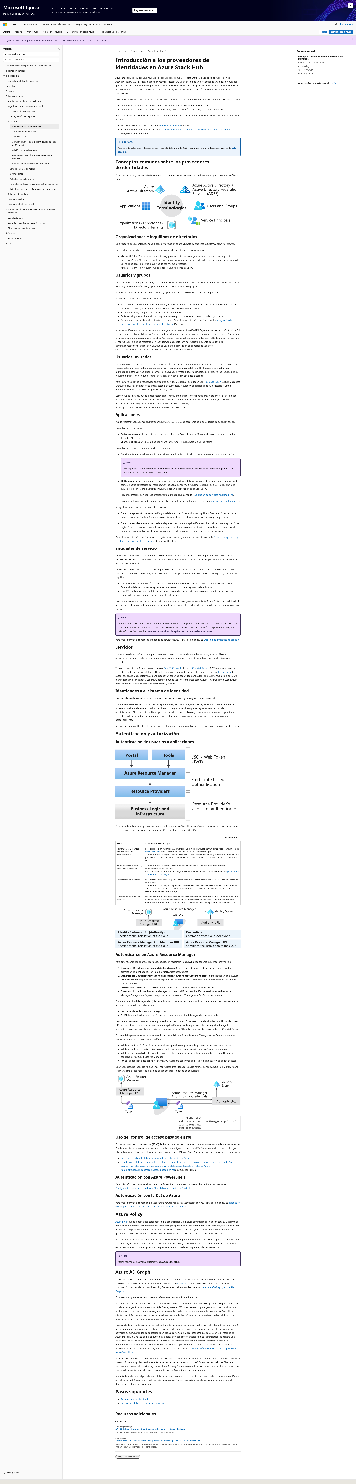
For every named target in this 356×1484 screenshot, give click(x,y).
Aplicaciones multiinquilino (225, 501)
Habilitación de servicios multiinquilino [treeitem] (30, 163)
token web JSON (152, 851)
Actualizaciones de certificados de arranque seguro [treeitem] (34, 189)
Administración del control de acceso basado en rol (148, 1169)
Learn (118, 51)
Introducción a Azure (341, 31)
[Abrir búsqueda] (336, 24)
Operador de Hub (156, 51)
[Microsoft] (5, 24)
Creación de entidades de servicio (221, 639)
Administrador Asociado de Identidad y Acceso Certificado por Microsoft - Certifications (157, 1441)
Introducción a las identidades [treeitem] (26, 126)
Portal (324, 31)
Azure (127, 51)
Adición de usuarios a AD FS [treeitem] (25, 150)
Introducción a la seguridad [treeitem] (23, 111)
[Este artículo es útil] (331, 83)
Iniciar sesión (346, 24)
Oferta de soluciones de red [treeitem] (21, 204)
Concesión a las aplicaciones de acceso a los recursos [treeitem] (32, 157)
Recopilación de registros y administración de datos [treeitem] (34, 184)
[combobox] (31, 54)
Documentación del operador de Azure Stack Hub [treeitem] (29, 65)
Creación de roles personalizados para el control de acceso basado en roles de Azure (165, 1165)
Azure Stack (139, 51)
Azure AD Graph (305, 69)
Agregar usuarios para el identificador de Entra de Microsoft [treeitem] (34, 143)
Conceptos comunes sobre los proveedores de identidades (320, 57)
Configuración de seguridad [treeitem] (23, 116)
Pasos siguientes (306, 73)
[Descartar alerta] (350, 5)
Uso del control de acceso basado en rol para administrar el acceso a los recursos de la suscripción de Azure (178, 1162)
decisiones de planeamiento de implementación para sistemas (197, 129)
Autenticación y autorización (311, 62)
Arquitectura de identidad (134, 1399)
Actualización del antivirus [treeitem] (22, 179)
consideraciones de (170, 125)
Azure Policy (121, 1221)
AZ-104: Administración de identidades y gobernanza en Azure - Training (150, 1429)
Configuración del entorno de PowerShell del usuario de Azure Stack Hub (153, 1188)
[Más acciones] (238, 51)
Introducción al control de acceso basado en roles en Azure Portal (155, 1158)
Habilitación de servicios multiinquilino (213, 494)
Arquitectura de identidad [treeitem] (24, 131)
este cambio (183, 1283)
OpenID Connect (172, 668)
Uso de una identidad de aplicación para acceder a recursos (179, 631)
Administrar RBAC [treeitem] (20, 136)
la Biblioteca (224, 672)
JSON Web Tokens (200, 668)
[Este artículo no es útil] (335, 83)
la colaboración (213, 381)
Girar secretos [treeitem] (16, 174)
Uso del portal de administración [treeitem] (23, 81)
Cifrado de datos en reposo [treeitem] (22, 169)
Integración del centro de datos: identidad (143, 1403)
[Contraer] (58, 49)
